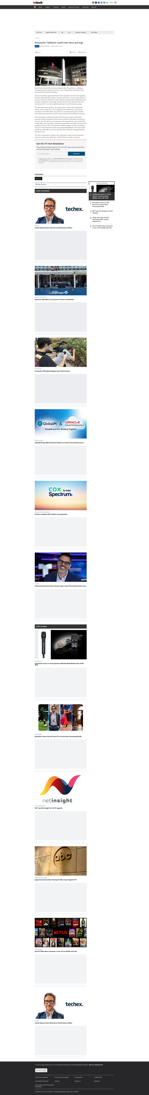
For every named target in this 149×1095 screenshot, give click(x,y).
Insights (47, 7)
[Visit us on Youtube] (101, 3)
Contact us (77, 1081)
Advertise (97, 1081)
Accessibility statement (41, 1081)
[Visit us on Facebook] (93, 3)
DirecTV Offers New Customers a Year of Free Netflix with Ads (102, 227)
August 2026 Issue (51, 32)
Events (63, 7)
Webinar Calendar (80, 32)
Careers (57, 1081)
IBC (62, 32)
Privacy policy (78, 1077)
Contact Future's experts (62, 1077)
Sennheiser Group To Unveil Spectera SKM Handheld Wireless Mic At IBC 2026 (101, 196)
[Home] (35, 7)
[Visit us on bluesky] (104, 3)
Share (39, 52)
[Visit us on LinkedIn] (99, 3)
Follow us (74, 52)
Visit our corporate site (96, 1065)
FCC (69, 32)
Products (56, 7)
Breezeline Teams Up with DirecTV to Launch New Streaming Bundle (100, 204)
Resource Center (74, 7)
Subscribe (85, 7)
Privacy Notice (44, 160)
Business (37, 38)
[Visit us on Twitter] (96, 3)
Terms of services (58, 158)
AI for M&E (94, 32)
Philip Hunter (45, 46)
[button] (113, 2)
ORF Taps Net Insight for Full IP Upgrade (102, 212)
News (40, 7)
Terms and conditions (41, 1077)
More (93, 7)
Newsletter (83, 52)
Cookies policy (98, 1077)
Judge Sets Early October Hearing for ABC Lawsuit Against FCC (100, 219)
